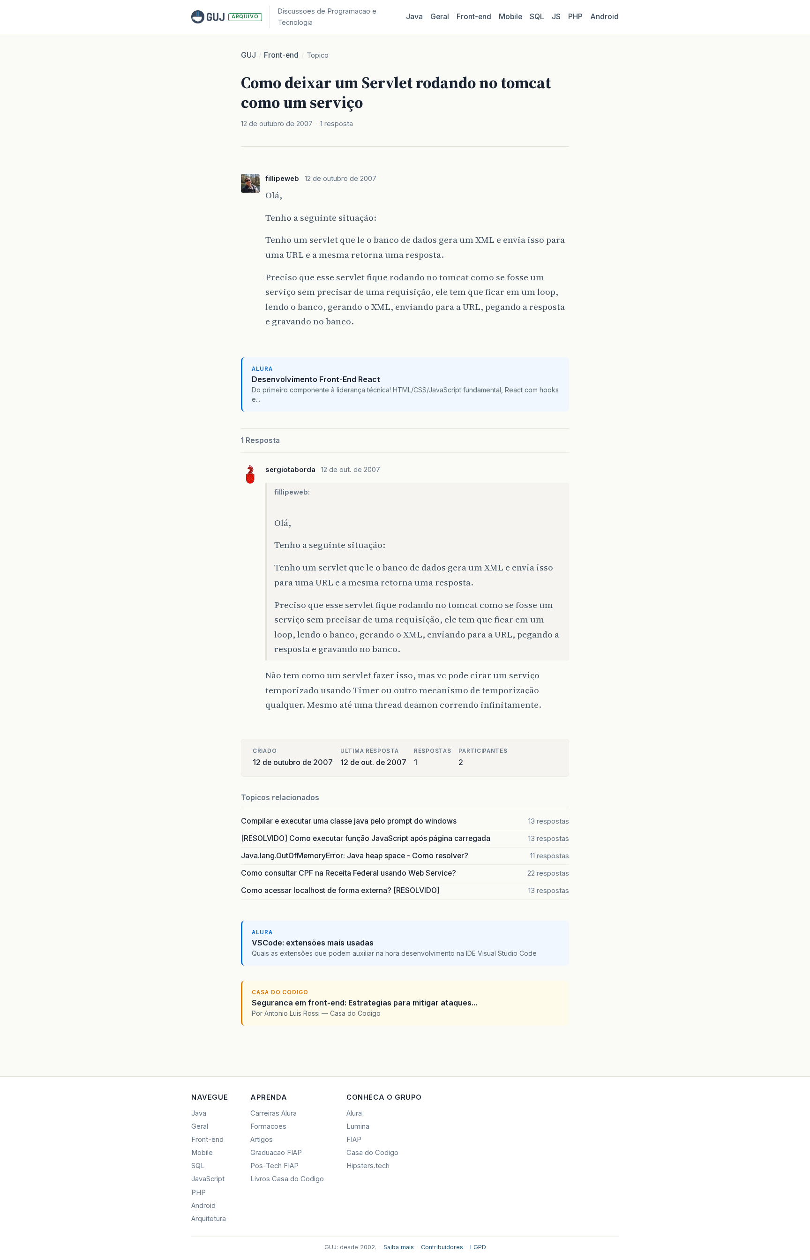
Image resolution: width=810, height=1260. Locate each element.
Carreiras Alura (273, 1113)
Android (604, 16)
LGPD (478, 1247)
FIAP (353, 1139)
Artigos (261, 1139)
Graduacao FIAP (276, 1152)
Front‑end (474, 16)
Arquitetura (208, 1219)
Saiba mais (398, 1247)
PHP (575, 16)
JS (556, 16)
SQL (537, 16)
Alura (354, 1113)
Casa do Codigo (372, 1152)
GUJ (248, 55)
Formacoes (268, 1126)
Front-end (281, 55)
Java (414, 16)
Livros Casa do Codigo (287, 1179)
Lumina (357, 1126)
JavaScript (208, 1179)
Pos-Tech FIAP (274, 1166)
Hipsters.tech (368, 1166)
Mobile (510, 16)
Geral (439, 16)
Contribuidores (442, 1247)
